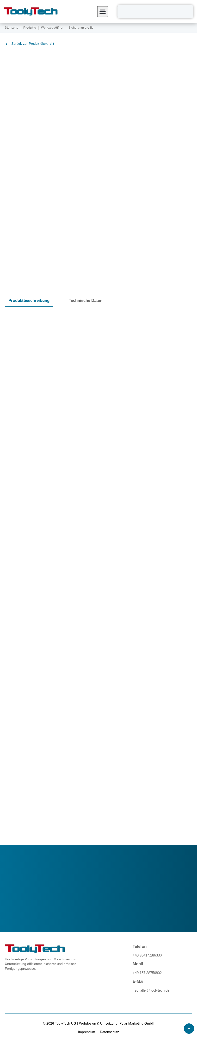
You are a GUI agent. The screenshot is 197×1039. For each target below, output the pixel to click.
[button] (102, 11)
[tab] (29, 301)
